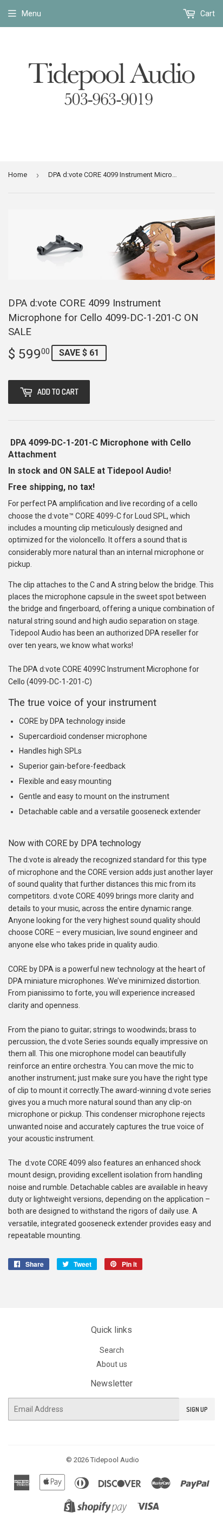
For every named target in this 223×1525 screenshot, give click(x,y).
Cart (207, 13)
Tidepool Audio (114, 1460)
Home (17, 175)
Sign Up (197, 1409)
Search (112, 1350)
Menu (31, 13)
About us (111, 1364)
